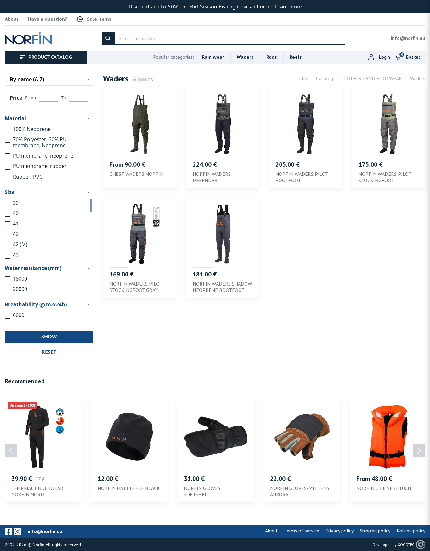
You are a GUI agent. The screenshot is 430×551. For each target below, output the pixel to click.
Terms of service (301, 530)
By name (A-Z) (27, 79)
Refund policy (411, 530)
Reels (296, 57)
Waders (245, 57)
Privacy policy (339, 530)
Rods (271, 57)
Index (302, 78)
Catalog (324, 78)
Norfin (38, 545)
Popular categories (173, 57)
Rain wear (213, 57)
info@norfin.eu (408, 38)
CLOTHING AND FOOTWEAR (371, 78)
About (12, 19)
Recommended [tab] (25, 381)
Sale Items (99, 19)
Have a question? (47, 19)
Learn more (288, 6)
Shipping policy (375, 530)
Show (49, 336)
